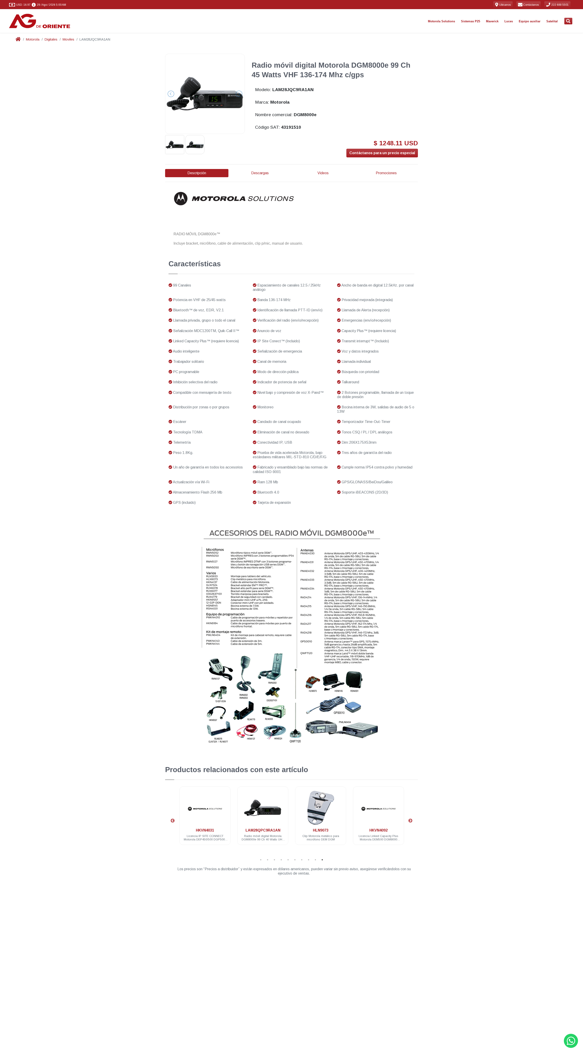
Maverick (492, 21)
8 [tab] (308, 859)
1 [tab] (260, 859)
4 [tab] (281, 859)
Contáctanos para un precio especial (382, 153)
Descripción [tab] (196, 173)
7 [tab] (301, 859)
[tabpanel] (205, 818)
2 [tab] (267, 859)
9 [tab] (315, 859)
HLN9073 (263, 830)
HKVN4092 (321, 830)
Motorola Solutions (441, 21)
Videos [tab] (323, 173)
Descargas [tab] (260, 173)
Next (410, 821)
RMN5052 (379, 830)
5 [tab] (288, 859)
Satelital (552, 21)
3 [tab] (274, 859)
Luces (508, 21)
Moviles (68, 39)
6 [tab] (295, 859)
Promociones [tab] (386, 173)
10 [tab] (322, 859)
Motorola (32, 39)
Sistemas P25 (470, 21)
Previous (172, 821)
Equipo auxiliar (529, 21)
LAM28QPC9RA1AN (205, 830)
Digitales (50, 39)
